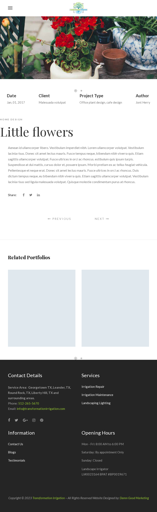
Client (44, 95)
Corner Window (41, 312)
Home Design (11, 119)
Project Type (91, 95)
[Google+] (25, 420)
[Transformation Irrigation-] (78, 8)
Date (11, 95)
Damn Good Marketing (134, 498)
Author (142, 95)
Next (100, 218)
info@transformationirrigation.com (41, 408)
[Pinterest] (41, 420)
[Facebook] (9, 420)
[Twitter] (16, 420)
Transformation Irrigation (49, 498)
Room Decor (115, 312)
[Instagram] (33, 420)
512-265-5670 (28, 403)
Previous (61, 218)
